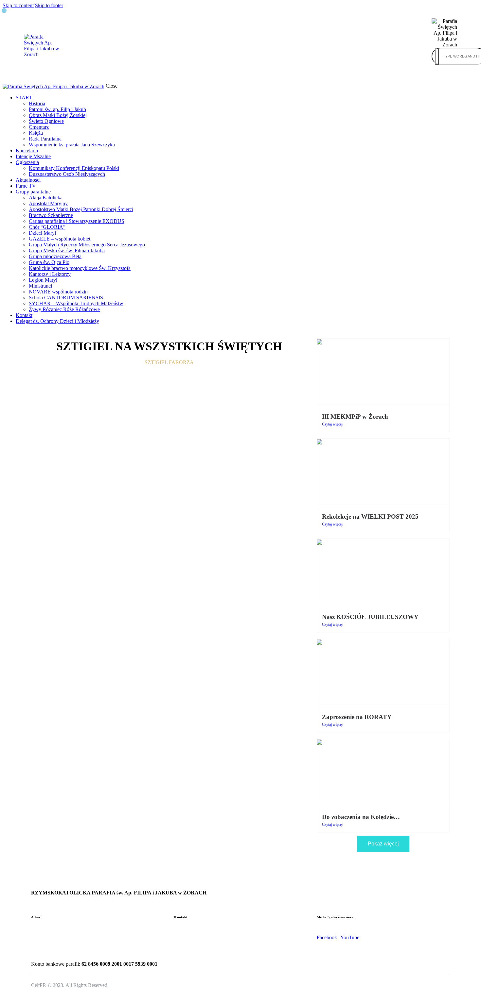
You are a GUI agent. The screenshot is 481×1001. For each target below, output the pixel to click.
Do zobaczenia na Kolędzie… (361, 816)
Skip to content (18, 5)
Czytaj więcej (332, 424)
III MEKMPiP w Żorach (355, 416)
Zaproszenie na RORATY (357, 716)
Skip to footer (49, 5)
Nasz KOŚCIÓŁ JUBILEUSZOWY (370, 616)
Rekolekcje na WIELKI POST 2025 (370, 516)
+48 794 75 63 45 (192, 953)
